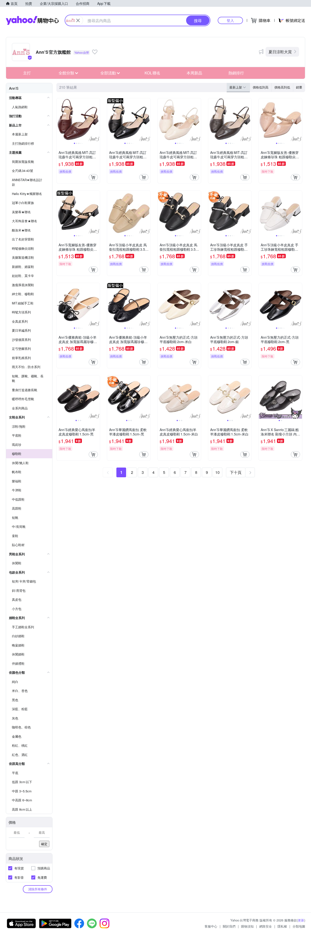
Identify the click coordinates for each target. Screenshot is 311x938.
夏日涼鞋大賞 (280, 51)
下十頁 (236, 472)
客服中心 (211, 926)
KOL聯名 (152, 73)
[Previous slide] (60, 120)
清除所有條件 (37, 889)
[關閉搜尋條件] (78, 20)
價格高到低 (282, 87)
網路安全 (265, 926)
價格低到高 (260, 87)
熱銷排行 (236, 73)
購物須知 (247, 926)
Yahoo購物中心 (32, 20)
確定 (44, 843)
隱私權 (282, 926)
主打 (27, 73)
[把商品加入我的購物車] (93, 177)
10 (217, 472)
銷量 (299, 87)
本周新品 (194, 73)
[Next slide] (97, 120)
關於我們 (229, 926)
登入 (230, 20)
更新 (301, 920)
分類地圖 (299, 926)
